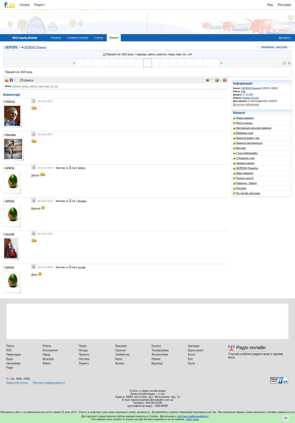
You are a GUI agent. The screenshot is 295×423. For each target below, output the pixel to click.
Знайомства (122, 354)
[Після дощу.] (114, 63)
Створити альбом (77, 37)
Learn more (192, 419)
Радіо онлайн (251, 347)
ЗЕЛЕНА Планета (35, 47)
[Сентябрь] (139, 63)
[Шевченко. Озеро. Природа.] (156, 63)
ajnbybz (11, 47)
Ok (286, 418)
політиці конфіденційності (193, 416)
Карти (118, 358)
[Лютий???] (181, 63)
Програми (121, 345)
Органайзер (13, 363)
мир (47, 86)
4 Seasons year (245, 158)
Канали (113, 37)
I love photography (247, 153)
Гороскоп (120, 350)
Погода (83, 350)
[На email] (6, 80)
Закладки (193, 345)
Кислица (10, 134)
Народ (46, 354)
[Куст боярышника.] (105, 63)
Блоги (191, 354)
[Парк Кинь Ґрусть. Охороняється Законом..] (164, 63)
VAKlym (10, 101)
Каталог (156, 345)
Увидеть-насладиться (249, 143)
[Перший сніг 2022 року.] (147, 63)
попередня (267, 46)
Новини (156, 358)
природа (16, 86)
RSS (9, 350)
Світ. (243, 91)
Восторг (241, 148)
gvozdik (9, 233)
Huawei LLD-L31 (250, 98)
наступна (281, 46)
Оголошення (50, 350)
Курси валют (195, 350)
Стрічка (98, 37)
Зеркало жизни (245, 163)
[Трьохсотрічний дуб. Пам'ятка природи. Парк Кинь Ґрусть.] (173, 63)
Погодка (241, 188)
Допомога (284, 37)
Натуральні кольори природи (253, 127)
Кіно (190, 358)
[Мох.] (189, 63)
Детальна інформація (246, 104)
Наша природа (245, 117)
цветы (25, 86)
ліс (51, 86)
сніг (56, 86)
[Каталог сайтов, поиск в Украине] (279, 378)
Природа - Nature (246, 183)
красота (34, 86)
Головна (25, 4)
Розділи (39, 4)
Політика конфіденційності (49, 382)
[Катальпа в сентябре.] (88, 63)
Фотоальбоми (160, 354)
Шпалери (48, 358)
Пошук (83, 345)
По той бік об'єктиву (248, 193)
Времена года (244, 133)
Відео (9, 358)
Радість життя (244, 178)
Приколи (84, 354)
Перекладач (13, 354)
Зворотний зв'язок (17, 382)
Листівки (84, 358)
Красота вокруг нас (248, 138)
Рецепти (84, 363)
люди (41, 86)
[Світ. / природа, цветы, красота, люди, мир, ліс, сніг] (147, 54)
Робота (47, 345)
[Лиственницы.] (122, 63)
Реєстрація (284, 4)
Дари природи (244, 173)
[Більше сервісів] (15, 80)
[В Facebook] (11, 80)
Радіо (9, 367)
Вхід (270, 4)
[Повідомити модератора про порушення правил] (224, 80)
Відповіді (157, 363)
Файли (46, 363)
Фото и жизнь (244, 122)
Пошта (10, 345)
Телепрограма (160, 350)
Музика (119, 363)
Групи (191, 363)
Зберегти (28, 80)
